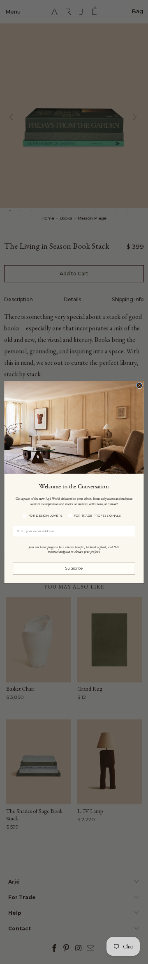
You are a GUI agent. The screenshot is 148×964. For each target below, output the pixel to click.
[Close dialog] (139, 385)
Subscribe (74, 568)
